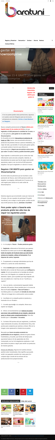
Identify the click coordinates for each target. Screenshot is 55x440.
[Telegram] (50, 1)
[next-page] (4, 430)
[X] (53, 1)
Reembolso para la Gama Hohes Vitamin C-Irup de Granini (45, 109)
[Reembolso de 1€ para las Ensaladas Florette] (46, 120)
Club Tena (41, 141)
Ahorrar (36, 40)
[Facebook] (48, 1)
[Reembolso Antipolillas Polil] (6, 421)
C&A (42, 192)
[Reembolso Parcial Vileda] (30, 421)
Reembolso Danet (16, 426)
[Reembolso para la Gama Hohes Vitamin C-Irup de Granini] (46, 102)
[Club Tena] (46, 135)
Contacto (2, 0)
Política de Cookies (30, 435)
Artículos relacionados (10, 401)
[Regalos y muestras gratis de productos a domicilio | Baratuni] (27, 9)
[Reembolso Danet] (18, 421)
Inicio (2, 49)
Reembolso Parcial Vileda (30, 426)
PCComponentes (42, 202)
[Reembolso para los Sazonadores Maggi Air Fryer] (18, 408)
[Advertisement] (27, 28)
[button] (52, 40)
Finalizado (7, 49)
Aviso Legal (14, 435)
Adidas (45, 189)
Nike (42, 205)
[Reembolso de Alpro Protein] (30, 408)
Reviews (41, 40)
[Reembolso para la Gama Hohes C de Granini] (6, 408)
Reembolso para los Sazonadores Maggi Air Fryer (17, 414)
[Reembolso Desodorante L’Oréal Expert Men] (46, 150)
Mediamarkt (49, 198)
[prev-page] (2, 430)
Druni (43, 195)
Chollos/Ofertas (9, 44)
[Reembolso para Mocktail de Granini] (46, 166)
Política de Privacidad (21, 435)
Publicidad (8, 0)
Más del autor (26, 401)
